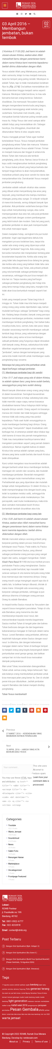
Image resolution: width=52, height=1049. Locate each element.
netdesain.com (30, 1038)
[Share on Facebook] (4, 710)
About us (13, 1041)
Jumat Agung (25, 993)
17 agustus (6, 985)
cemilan (10, 989)
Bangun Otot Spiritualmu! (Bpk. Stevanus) (22, 969)
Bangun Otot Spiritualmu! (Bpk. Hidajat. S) (22, 946)
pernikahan (6, 1010)
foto (28, 989)
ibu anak (5, 993)
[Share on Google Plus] (31, 710)
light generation (17, 1001)
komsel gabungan (13, 997)
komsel (4, 997)
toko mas (24, 1014)
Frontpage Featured (17, 876)
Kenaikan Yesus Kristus (39, 993)
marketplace (45, 1001)
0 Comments (44, 704)
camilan (4, 989)
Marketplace (13, 863)
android (16, 985)
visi (42, 1014)
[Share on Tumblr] (24, 710)
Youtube (12, 825)
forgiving (22, 989)
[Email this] (4, 717)
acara (12, 985)
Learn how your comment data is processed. (41, 781)
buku (44, 985)
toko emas (17, 1014)
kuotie (22, 997)
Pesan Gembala (24, 1009)
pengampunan (33, 1005)
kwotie (37, 997)
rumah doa (10, 1014)
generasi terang (40, 988)
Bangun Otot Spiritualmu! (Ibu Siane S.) (21, 953)
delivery (16, 989)
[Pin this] (45, 710)
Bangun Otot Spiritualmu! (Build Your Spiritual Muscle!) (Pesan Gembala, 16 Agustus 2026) (27, 960)
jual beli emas (16, 993)
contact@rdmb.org (17, 930)
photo (41, 1010)
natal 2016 (22, 1005)
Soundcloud (13, 838)
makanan (31, 1001)
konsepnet (6, 704)
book (40, 985)
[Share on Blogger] (38, 710)
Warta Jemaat (17, 704)
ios (9, 993)
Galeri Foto (13, 851)
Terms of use (41, 1041)
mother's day (6, 1005)
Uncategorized (14, 870)
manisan (37, 1001)
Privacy (26, 1041)
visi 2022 (47, 1014)
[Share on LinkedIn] (18, 710)
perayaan (42, 1005)
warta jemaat (11, 1018)
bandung (34, 984)
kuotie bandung (30, 997)
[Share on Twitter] (11, 710)
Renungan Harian (16, 857)
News (10, 844)
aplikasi (22, 985)
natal (14, 1005)
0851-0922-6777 (15, 921)
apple (28, 985)
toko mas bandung (34, 1014)
